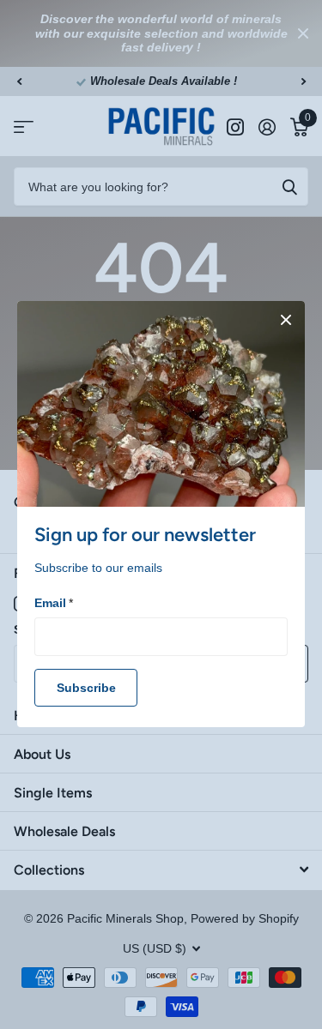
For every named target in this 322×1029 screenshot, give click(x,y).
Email (53, 603)
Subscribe (86, 688)
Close (286, 320)
